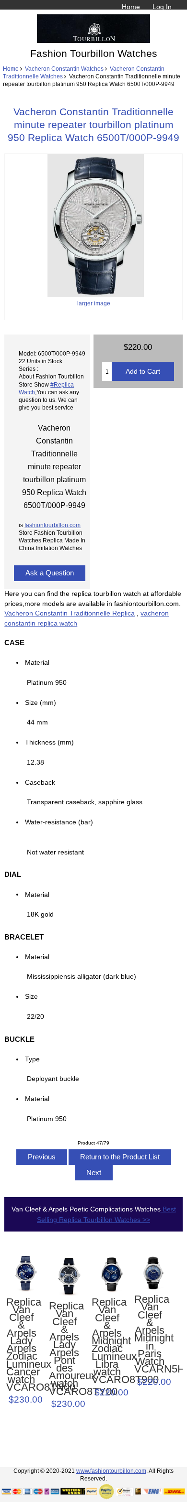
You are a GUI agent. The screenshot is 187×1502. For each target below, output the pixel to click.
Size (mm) (40, 702)
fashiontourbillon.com (52, 525)
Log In (162, 7)
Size (31, 996)
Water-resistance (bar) (62, 822)
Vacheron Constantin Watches (64, 68)
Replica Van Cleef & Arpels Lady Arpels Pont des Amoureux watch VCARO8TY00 (64, 1348)
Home (131, 7)
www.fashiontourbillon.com (111, 1471)
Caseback (40, 782)
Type (32, 1059)
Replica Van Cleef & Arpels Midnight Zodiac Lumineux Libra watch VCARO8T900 (107, 1341)
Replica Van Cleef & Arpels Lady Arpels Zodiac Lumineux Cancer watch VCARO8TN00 (21, 1345)
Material (37, 662)
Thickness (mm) (49, 742)
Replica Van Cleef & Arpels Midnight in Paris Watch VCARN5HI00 (149, 1334)
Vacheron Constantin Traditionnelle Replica (69, 613)
